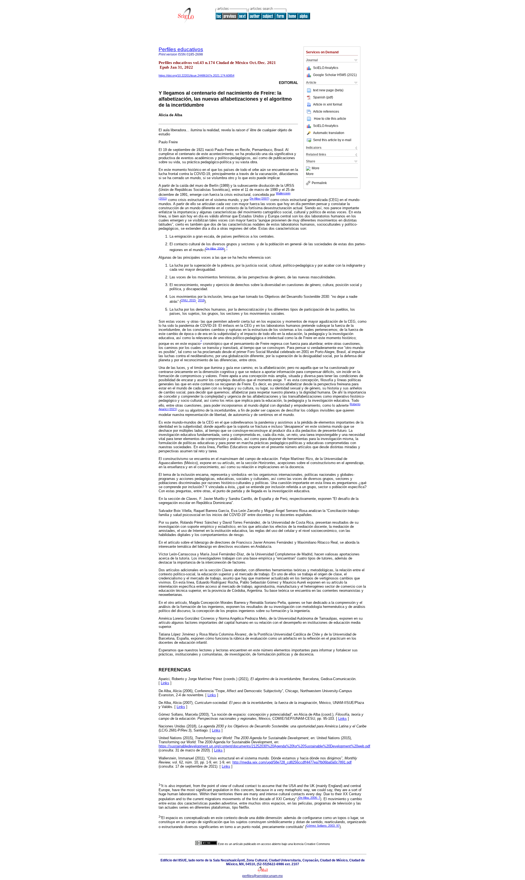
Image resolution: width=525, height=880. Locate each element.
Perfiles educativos (181, 49)
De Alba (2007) (259, 198)
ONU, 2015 (188, 300)
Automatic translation (328, 133)
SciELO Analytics (325, 68)
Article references (326, 111)
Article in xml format (327, 104)
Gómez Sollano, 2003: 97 (323, 825)
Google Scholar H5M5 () (335, 75)
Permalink (319, 183)
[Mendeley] (309, 168)
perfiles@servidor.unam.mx (262, 876)
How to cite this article (330, 119)
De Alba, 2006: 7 (309, 797)
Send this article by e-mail (332, 140)
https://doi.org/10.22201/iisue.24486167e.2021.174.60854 (196, 75)
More (315, 168)
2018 (201, 300)
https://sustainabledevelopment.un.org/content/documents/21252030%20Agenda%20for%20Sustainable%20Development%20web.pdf (264, 746)
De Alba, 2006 (215, 248)
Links (165, 683)
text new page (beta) (328, 90)
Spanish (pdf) (323, 97)
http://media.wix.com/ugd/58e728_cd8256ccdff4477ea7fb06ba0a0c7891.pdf (292, 762)
